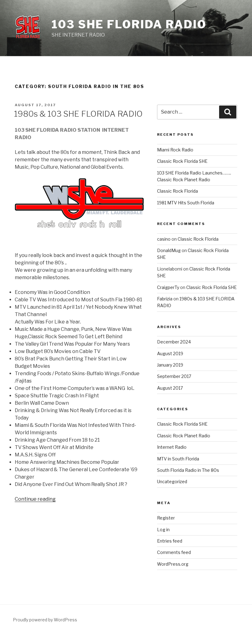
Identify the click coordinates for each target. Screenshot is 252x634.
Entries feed (169, 541)
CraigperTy (168, 287)
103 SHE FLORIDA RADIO (129, 24)
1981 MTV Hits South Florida (185, 202)
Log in (163, 529)
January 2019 (170, 364)
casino (164, 239)
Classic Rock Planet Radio (183, 435)
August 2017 (170, 388)
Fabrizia (164, 298)
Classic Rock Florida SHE (182, 161)
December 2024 (174, 341)
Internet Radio (172, 447)
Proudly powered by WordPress (45, 619)
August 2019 (170, 353)
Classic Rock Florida (177, 191)
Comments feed (174, 552)
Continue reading (35, 499)
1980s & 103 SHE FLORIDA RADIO (78, 113)
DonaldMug (169, 250)
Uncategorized (172, 481)
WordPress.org (172, 564)
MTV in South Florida (178, 458)
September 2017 (174, 376)
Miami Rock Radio (175, 149)
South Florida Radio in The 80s (188, 470)
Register (166, 517)
